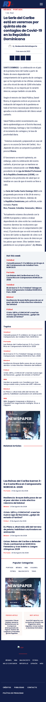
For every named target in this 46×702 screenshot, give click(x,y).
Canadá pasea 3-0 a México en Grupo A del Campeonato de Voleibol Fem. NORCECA (25, 265)
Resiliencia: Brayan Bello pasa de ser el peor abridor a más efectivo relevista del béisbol (24, 302)
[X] (17, 58)
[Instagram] (14, 698)
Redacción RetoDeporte (26, 46)
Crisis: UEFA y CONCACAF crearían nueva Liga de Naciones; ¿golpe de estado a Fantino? (22, 314)
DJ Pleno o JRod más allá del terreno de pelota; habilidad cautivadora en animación (23, 393)
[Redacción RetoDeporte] (10, 46)
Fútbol (9, 309)
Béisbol (7, 9)
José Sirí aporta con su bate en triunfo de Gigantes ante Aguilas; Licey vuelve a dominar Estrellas (34, 624)
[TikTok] (20, 698)
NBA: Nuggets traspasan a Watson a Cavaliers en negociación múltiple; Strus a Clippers (22, 403)
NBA (5, 379)
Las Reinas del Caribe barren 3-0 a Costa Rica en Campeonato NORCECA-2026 (24, 277)
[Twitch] (26, 698)
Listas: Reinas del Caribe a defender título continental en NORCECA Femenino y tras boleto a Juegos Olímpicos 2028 (22, 545)
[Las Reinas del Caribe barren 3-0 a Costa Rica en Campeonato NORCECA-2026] (23, 463)
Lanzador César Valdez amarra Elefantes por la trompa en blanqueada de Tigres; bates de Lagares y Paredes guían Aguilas (12, 627)
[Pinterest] (23, 58)
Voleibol (10, 260)
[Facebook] (12, 58)
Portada (18, 9)
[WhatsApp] (28, 58)
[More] (33, 58)
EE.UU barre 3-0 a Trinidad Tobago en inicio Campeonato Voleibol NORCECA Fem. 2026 (24, 290)
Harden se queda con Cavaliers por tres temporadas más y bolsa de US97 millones (22, 383)
